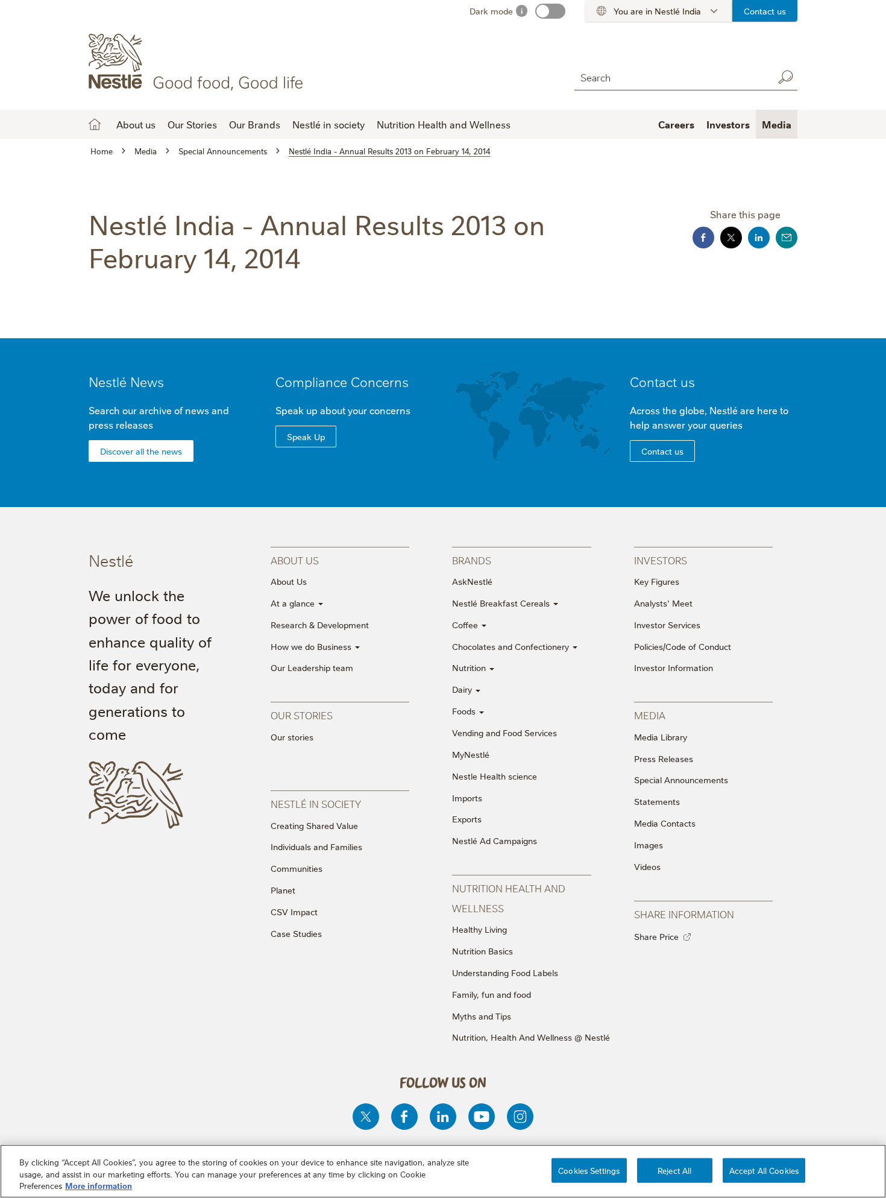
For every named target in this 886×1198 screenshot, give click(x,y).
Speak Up (306, 436)
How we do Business (312, 646)
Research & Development (320, 624)
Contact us (765, 10)
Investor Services (667, 624)
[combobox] (670, 77)
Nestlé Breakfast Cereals (502, 602)
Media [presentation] (649, 715)
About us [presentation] (295, 560)
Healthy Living (479, 929)
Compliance (342, 381)
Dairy (463, 689)
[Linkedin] (443, 1116)
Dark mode (491, 10)
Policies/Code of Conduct (682, 646)
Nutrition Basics (482, 950)
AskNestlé (472, 581)
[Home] (198, 62)
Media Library (660, 736)
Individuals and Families (316, 846)
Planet (283, 889)
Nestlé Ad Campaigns (494, 840)
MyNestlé (470, 754)
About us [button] (136, 124)
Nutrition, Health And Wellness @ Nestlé (531, 1037)
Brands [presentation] (471, 560)
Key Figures (656, 581)
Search (785, 77)
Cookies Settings (589, 1169)
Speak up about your (342, 410)
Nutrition (470, 667)
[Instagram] (520, 1116)
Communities (296, 868)
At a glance (294, 602)
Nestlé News (126, 381)
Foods (465, 710)
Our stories (292, 736)
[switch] (550, 11)
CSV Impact (294, 911)
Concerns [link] (380, 381)
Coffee (466, 624)
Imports (467, 797)
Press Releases (663, 758)
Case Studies (296, 933)
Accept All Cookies (764, 1169)
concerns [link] (389, 410)
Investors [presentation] (660, 560)
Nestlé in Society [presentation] (316, 803)
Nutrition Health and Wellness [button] (444, 124)
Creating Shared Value (314, 825)
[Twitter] (366, 1116)
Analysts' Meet (663, 602)
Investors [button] (728, 124)
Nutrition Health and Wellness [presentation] (508, 897)
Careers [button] (676, 124)
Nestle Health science (494, 776)
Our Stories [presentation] (302, 715)
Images (648, 844)
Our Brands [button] (254, 124)
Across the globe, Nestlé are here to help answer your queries (709, 417)
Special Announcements (681, 779)
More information (98, 1185)
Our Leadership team (312, 667)
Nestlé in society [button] (328, 124)
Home (95, 124)
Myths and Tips (481, 1015)
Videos (647, 866)
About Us (289, 581)
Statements (657, 801)
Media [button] (776, 124)
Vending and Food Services (504, 732)
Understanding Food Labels (505, 972)
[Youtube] (481, 1116)
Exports (467, 818)
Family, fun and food (491, 994)
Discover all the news (141, 451)
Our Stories (192, 124)
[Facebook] (404, 1116)
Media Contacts (665, 823)
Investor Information (673, 667)
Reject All (674, 1169)
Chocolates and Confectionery (511, 646)
